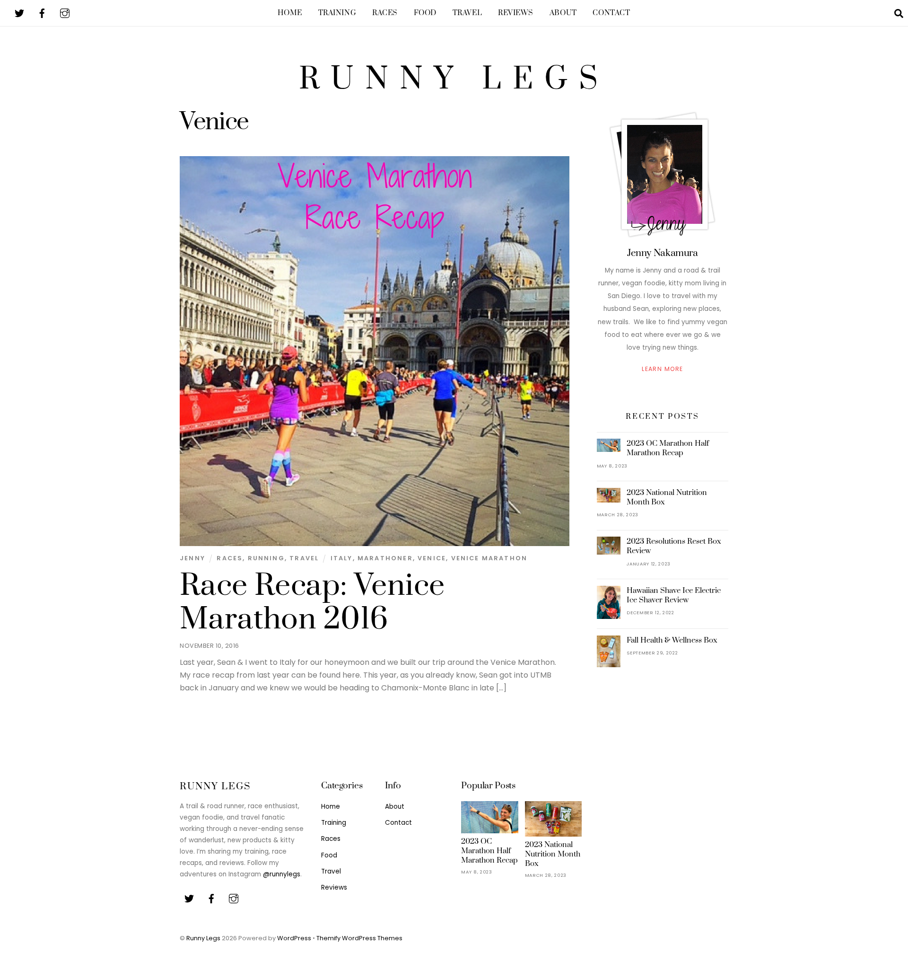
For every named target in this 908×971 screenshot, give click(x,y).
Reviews (515, 13)
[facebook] (42, 12)
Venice (432, 558)
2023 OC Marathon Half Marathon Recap (668, 448)
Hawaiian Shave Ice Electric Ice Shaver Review (674, 595)
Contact (611, 13)
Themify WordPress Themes (359, 938)
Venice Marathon (489, 558)
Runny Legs (203, 938)
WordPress (294, 938)
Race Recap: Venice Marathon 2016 (312, 602)
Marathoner (385, 558)
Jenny (192, 558)
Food (425, 13)
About (563, 13)
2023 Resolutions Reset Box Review (674, 546)
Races (385, 13)
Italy (342, 558)
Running (266, 558)
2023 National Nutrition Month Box (667, 497)
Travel (467, 13)
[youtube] (64, 12)
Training (337, 13)
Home (290, 13)
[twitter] (19, 12)
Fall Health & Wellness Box (672, 640)
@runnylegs (281, 874)
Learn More (662, 369)
